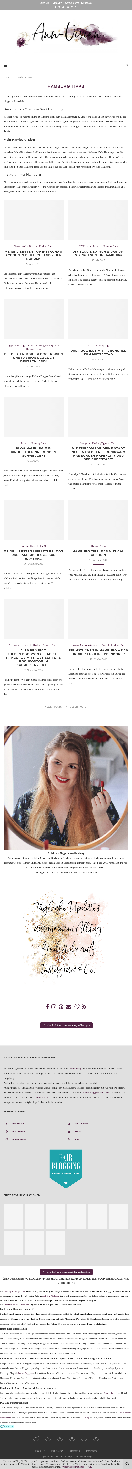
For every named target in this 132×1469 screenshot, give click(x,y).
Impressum (86, 3)
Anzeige (83, 443)
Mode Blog (75, 1068)
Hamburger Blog (42, 1097)
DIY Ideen (83, 246)
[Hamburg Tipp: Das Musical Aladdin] (98, 520)
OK (90, 1467)
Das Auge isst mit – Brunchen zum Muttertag (98, 352)
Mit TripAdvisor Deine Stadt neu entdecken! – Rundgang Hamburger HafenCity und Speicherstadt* (98, 454)
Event (96, 246)
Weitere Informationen (73, 1467)
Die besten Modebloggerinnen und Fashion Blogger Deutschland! (33, 357)
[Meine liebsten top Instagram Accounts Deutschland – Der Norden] (34, 220)
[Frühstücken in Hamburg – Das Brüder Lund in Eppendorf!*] (98, 619)
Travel (114, 443)
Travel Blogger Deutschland (96, 1092)
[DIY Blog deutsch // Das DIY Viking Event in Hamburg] (98, 220)
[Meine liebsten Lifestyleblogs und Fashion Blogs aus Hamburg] (34, 520)
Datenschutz (72, 3)
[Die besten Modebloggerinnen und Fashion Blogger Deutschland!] (34, 319)
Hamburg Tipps (46, 246)
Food (88, 345)
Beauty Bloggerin (111, 1393)
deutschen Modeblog (50, 1296)
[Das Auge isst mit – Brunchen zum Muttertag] (98, 319)
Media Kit (57, 3)
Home (6, 77)
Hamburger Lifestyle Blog (14, 1292)
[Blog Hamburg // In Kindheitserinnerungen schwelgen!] (34, 417)
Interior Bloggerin (25, 1373)
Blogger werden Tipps (24, 246)
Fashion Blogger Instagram (43, 345)
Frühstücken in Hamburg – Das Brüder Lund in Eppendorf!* (98, 652)
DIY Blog (85, 1418)
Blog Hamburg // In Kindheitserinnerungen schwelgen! (33, 452)
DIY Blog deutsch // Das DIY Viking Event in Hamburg (98, 253)
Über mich (45, 3)
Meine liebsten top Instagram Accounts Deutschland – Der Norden (33, 255)
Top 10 (43, 546)
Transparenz (57, 1451)
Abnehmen (14, 645)
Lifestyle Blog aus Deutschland (16, 1305)
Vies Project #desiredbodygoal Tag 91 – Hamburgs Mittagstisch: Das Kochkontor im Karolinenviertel (33, 658)
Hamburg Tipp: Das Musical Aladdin (98, 553)
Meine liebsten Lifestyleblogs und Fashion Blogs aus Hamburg (33, 555)
